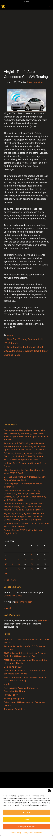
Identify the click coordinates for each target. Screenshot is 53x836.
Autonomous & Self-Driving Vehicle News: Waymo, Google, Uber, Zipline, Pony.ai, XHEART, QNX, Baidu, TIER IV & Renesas (24, 506)
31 (6, 573)
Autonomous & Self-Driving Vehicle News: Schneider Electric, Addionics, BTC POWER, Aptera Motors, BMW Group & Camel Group (25, 446)
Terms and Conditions (14, 709)
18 (12, 564)
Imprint (7, 684)
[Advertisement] (26, 37)
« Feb (6, 580)
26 (19, 569)
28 (32, 569)
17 (6, 564)
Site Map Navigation (14, 698)
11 (12, 559)
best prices (43, 620)
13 (25, 559)
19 (19, 564)
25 (12, 569)
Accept (26, 812)
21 (32, 564)
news (10, 335)
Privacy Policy (28, 833)
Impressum (38, 833)
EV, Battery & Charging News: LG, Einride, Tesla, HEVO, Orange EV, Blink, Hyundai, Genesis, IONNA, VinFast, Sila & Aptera (24, 516)
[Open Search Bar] (44, 6)
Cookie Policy (16, 833)
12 (19, 559)
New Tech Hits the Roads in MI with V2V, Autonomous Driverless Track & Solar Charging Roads (25, 351)
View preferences (26, 826)
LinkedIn (8, 608)
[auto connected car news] (3, 6)
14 (32, 559)
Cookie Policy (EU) (13, 666)
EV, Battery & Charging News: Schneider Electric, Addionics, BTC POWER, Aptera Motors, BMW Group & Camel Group (23, 456)
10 (6, 559)
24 (6, 569)
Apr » (13, 580)
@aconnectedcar (23, 601)
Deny (26, 819)
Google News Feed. (13, 595)
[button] (49, 791)
